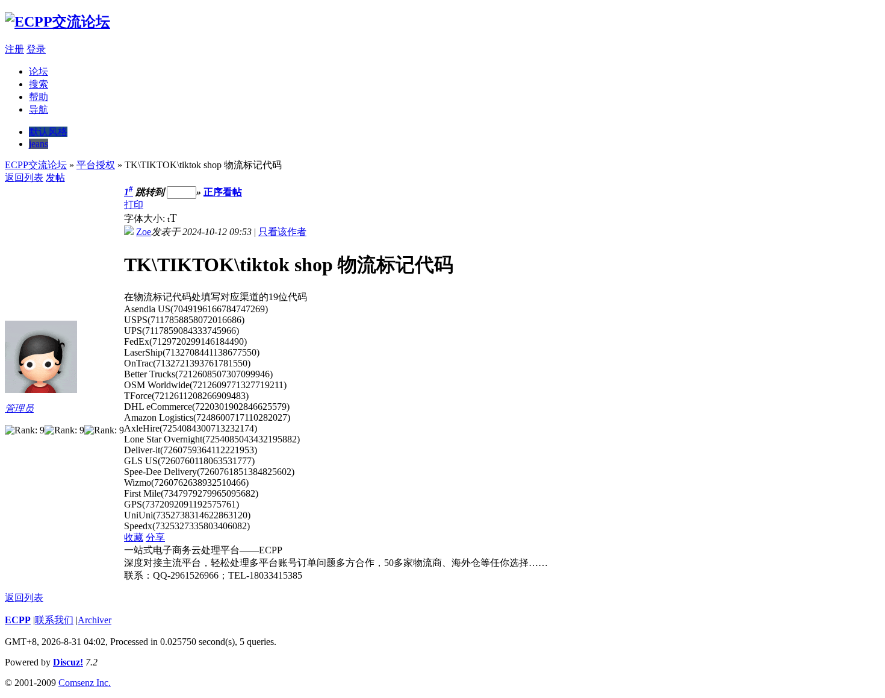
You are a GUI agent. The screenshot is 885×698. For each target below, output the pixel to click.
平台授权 (95, 165)
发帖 (55, 177)
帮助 (38, 97)
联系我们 (54, 620)
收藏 (133, 537)
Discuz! (68, 662)
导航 (38, 109)
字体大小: (145, 218)
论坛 (38, 71)
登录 (36, 49)
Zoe (143, 232)
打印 (133, 205)
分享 (155, 537)
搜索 (38, 84)
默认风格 (48, 132)
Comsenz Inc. (84, 683)
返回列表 (24, 177)
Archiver (94, 620)
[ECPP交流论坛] (57, 22)
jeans (38, 144)
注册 (14, 49)
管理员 (19, 408)
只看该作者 (282, 232)
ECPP (18, 620)
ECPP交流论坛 (36, 165)
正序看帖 (222, 192)
